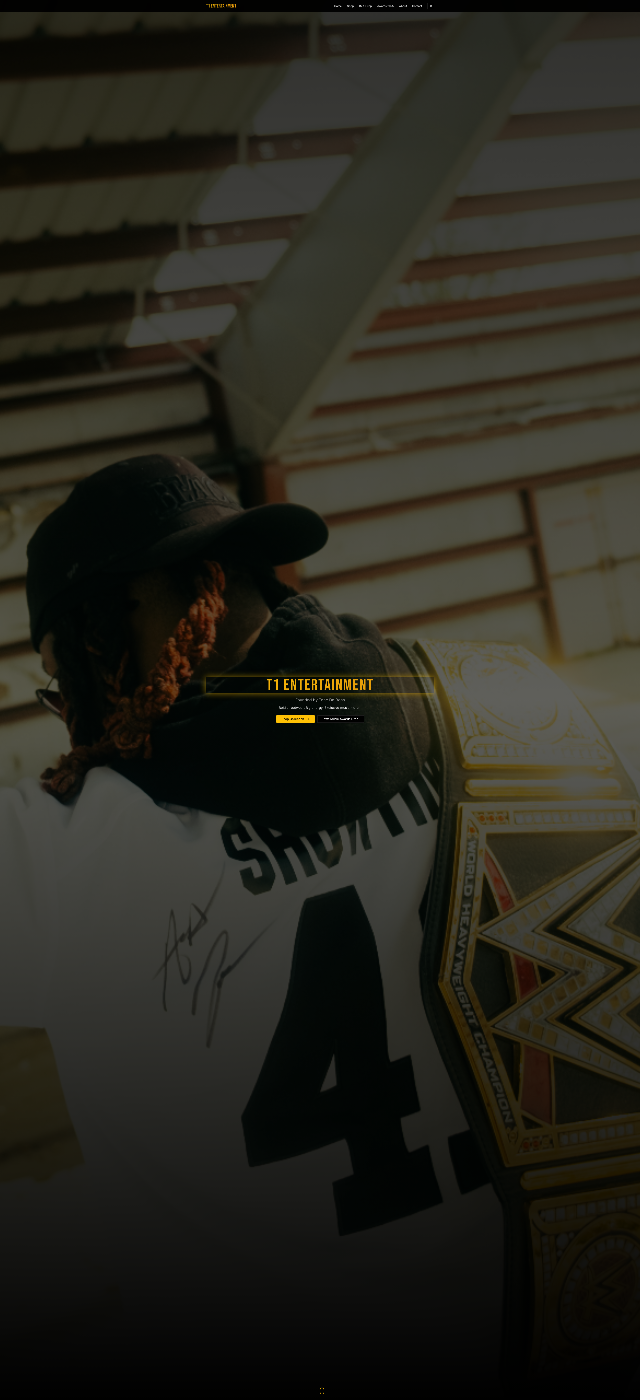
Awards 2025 (385, 6)
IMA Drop (365, 6)
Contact (417, 6)
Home (338, 6)
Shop (350, 6)
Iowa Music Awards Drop (340, 719)
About (403, 6)
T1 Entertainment (221, 6)
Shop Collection (293, 719)
